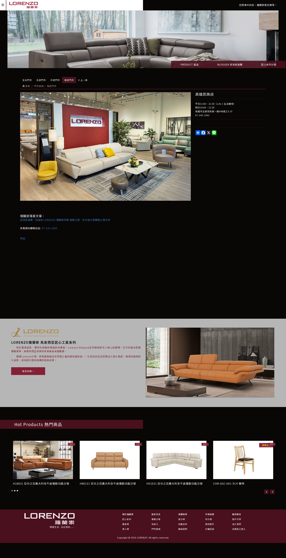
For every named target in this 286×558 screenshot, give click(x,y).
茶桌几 (154, 524)
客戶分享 (236, 519)
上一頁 (84, 80)
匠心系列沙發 (268, 64)
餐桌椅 (125, 524)
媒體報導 (182, 514)
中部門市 (55, 80)
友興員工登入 (239, 528)
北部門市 (41, 80)
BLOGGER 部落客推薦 (230, 64)
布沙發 (208, 519)
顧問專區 (236, 514)
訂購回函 (209, 528)
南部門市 (69, 80)
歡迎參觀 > (28, 371)
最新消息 (155, 514)
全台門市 (27, 80)
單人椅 (125, 528)
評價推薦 (209, 514)
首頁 (27, 86)
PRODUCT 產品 (190, 64)
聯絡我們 (182, 528)
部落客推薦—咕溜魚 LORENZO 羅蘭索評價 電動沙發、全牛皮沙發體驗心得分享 (65, 220)
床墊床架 (182, 524)
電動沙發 (155, 519)
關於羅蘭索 (127, 514)
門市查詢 (155, 528)
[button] (12, 490)
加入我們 (236, 524)
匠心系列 (126, 519)
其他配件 (209, 524)
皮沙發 (181, 519)
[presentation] (266, 491)
